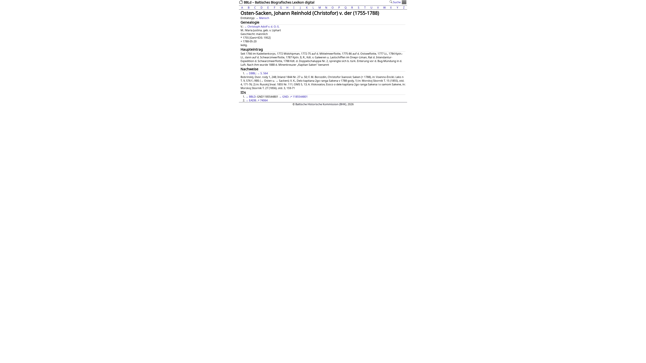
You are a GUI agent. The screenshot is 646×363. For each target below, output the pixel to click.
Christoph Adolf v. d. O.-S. (263, 26)
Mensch (264, 18)
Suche (396, 2)
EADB (252, 100)
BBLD (252, 96)
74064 (264, 100)
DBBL (252, 73)
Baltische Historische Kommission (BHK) (320, 104)
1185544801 (300, 96)
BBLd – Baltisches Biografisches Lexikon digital (278, 2)
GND (285, 96)
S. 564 (264, 73)
